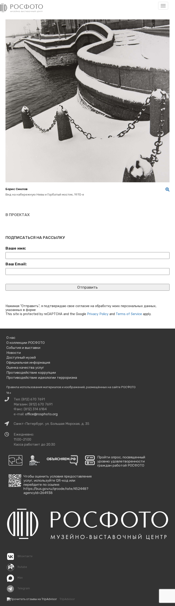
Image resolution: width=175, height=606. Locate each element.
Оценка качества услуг (25, 368)
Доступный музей (21, 357)
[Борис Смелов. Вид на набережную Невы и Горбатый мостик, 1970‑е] (166, 189)
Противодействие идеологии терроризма (41, 378)
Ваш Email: (16, 264)
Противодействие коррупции (31, 373)
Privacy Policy (97, 314)
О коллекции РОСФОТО (25, 343)
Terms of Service (129, 314)
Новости (13, 353)
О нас (10, 338)
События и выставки (23, 348)
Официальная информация (28, 362)
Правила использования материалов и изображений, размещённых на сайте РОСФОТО (71, 387)
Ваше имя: (15, 248)
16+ (8, 392)
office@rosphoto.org (41, 414)
